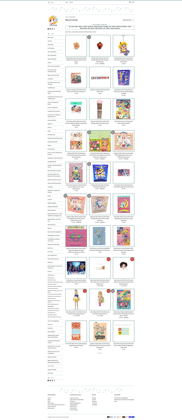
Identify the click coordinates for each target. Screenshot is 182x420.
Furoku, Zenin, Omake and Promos (55, 153)
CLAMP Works (51, 87)
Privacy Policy (73, 408)
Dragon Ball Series (53, 142)
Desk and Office (52, 120)
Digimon (50, 124)
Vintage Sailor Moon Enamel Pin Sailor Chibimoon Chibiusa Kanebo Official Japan (76, 60)
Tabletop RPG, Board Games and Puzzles (53, 336)
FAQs (49, 401)
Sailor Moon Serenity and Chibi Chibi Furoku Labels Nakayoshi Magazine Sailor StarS (124, 345)
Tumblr (94, 399)
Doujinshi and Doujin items (55, 138)
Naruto (49, 228)
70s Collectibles (52, 52)
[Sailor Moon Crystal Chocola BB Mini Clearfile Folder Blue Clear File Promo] (100, 236)
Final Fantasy (51, 149)
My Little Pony (51, 224)
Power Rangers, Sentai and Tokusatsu (55, 267)
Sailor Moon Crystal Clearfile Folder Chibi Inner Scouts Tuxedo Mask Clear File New (123, 250)
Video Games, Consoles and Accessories (54, 347)
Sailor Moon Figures (52, 284)
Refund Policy (73, 406)
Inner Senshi (91, 28)
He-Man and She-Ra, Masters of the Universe (54, 175)
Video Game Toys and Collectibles (53, 352)
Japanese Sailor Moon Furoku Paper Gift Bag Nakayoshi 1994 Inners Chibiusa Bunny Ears (76, 218)
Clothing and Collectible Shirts (54, 92)
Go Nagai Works (52, 161)
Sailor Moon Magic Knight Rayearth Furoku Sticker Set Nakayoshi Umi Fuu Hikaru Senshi (123, 314)
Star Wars (50, 328)
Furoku (85, 26)
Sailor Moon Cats (51, 312)
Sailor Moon (51, 275)
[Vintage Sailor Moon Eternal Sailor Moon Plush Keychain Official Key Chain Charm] (123, 45)
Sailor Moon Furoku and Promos (55, 286)
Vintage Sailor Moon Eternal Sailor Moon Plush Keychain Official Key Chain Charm (123, 60)
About (49, 399)
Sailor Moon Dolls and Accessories (55, 282)
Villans (108, 28)
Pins (110, 26)
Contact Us (72, 401)
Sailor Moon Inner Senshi (53, 308)
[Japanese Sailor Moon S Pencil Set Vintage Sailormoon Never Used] (100, 109)
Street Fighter (51, 331)
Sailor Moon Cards (52, 280)
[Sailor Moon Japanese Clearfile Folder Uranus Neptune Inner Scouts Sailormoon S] (76, 172)
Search (49, 398)
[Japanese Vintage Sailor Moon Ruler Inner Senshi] (100, 77)
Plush (113, 26)
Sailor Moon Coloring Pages (121, 398)
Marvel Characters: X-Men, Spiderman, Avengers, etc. (55, 214)
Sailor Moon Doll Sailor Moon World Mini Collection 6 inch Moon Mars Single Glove (100, 282)
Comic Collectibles (53, 107)
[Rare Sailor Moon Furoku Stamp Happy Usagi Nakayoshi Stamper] (76, 331)
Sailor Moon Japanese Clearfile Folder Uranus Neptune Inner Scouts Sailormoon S (76, 187)
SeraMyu (106, 26)
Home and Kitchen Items (54, 183)
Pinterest (94, 401)
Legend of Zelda (52, 369)
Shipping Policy (73, 404)
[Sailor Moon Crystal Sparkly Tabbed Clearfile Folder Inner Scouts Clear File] (76, 268)
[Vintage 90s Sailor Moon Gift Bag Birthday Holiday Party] (100, 172)
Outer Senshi (98, 28)
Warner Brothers (52, 357)
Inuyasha (50, 187)
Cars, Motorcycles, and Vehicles (54, 83)
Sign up (71, 2)
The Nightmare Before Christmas (54, 240)
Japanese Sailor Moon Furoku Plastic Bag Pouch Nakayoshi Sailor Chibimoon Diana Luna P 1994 (76, 250)
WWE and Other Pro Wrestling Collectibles (54, 361)
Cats (104, 28)
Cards (72, 26)
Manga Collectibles (53, 206)
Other (129, 26)
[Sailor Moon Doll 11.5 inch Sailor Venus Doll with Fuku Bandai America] (76, 299)
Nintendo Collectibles (54, 244)
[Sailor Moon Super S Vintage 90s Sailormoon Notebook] (123, 109)
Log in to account (74, 398)
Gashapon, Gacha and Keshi (55, 158)
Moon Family (51, 306)
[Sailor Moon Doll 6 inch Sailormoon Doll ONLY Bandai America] (100, 299)
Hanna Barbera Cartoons (54, 170)
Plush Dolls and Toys (53, 259)
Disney (49, 127)
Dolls (49, 131)
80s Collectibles (52, 55)
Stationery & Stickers (121, 26)
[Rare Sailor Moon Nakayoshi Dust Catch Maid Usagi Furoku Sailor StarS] (123, 172)
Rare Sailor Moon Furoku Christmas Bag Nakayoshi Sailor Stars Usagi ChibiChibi (123, 218)
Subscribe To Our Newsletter (77, 399)
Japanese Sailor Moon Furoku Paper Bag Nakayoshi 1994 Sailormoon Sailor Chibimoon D (100, 345)
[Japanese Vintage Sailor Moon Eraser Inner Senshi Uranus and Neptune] (76, 77)
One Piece (50, 248)
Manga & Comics (98, 26)
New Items (50, 37)
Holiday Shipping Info (75, 403)
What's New (51, 403)
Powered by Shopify (65, 417)
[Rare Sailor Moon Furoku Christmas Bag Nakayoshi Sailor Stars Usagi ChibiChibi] (123, 204)
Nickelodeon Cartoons (54, 235)
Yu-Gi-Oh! (50, 366)
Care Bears (50, 79)
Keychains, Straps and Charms (54, 191)
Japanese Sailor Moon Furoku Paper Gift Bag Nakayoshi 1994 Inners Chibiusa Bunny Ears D (123, 155)
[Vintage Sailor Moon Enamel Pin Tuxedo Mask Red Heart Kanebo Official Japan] (100, 45)
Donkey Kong (51, 134)
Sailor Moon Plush (52, 298)
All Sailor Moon (51, 277)
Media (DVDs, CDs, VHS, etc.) (54, 220)
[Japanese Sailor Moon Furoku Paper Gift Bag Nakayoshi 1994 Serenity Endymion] (100, 204)
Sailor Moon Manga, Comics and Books (55, 291)
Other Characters (115, 28)
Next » (100, 353)
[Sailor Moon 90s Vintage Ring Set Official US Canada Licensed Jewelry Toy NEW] (123, 77)
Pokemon (50, 262)
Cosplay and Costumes (54, 111)
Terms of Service (52, 406)
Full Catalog (51, 48)
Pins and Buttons (52, 255)
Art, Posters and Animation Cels (52, 70)
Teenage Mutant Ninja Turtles (54, 341)
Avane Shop (57, 417)
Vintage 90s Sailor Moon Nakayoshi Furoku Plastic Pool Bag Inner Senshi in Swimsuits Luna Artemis (99, 155)
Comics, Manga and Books (53, 103)
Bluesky (94, 398)
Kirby (49, 196)
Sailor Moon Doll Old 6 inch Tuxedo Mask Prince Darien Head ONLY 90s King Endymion (123, 282)
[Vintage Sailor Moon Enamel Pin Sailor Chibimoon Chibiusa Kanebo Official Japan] (76, 45)
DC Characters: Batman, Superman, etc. (54, 115)
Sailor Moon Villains (52, 314)
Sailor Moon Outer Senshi (53, 310)
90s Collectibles (52, 59)
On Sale (50, 41)
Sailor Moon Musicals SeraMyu (55, 294)
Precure (50, 271)
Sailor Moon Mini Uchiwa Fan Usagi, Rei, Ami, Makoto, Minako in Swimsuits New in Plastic (76, 123)
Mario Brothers (52, 210)
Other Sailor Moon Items (53, 304)
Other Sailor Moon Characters (54, 317)
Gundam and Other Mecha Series (55, 166)
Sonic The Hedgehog (53, 321)
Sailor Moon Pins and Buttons (54, 296)
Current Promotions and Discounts (56, 404)
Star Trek (50, 324)
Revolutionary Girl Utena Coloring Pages (124, 399)
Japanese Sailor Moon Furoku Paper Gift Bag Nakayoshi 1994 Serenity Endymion (100, 218)
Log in (66, 2)
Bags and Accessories (53, 75)
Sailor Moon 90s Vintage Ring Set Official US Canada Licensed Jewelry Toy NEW (123, 91)
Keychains (90, 26)
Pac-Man (50, 251)
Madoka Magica (52, 203)
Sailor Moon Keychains (53, 288)
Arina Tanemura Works (54, 66)
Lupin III (50, 199)
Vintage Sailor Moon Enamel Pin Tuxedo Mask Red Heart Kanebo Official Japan (100, 60)
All (69, 26)
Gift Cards (50, 373)
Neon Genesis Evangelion (54, 232)
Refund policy (51, 408)
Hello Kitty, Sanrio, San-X (54, 179)
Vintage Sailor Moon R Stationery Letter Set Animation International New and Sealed (76, 155)
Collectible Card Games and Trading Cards (55, 97)
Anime (49, 62)
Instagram (94, 404)
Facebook (94, 403)
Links (115, 401)
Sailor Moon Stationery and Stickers (54, 301)
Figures (50, 145)
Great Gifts (50, 44)
